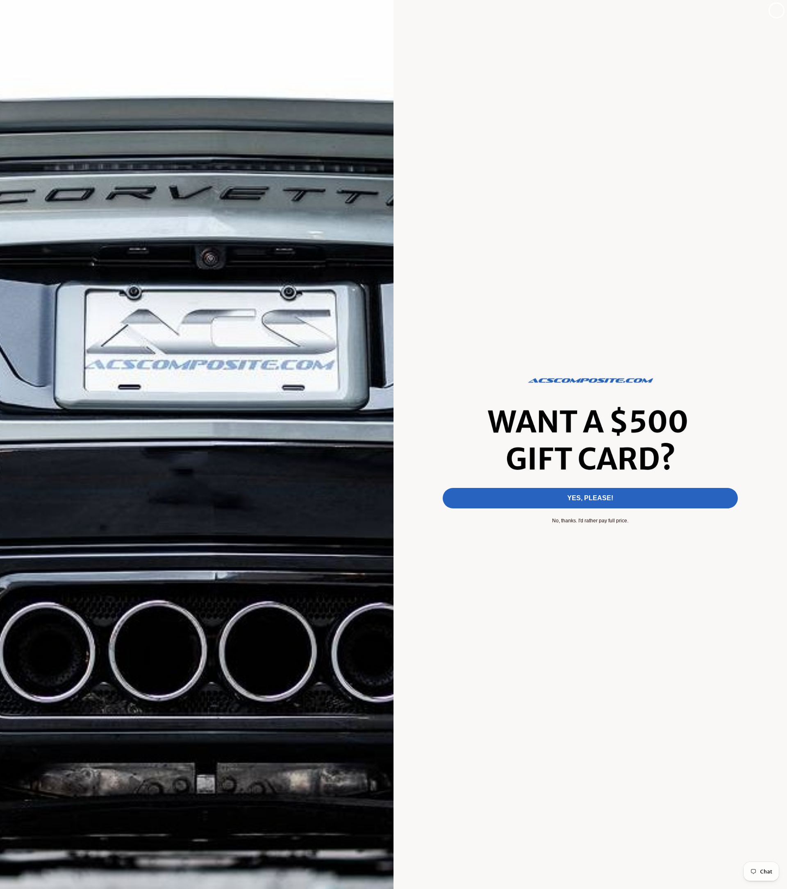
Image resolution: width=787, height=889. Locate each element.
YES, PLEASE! (590, 497)
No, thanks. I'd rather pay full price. (590, 521)
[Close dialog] (776, 10)
